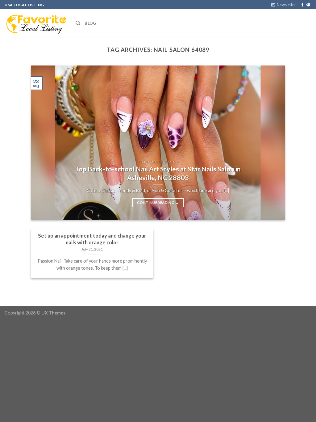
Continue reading (158, 202)
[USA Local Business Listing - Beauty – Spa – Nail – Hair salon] (35, 23)
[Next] (272, 142)
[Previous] (43, 142)
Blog (90, 23)
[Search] (78, 23)
